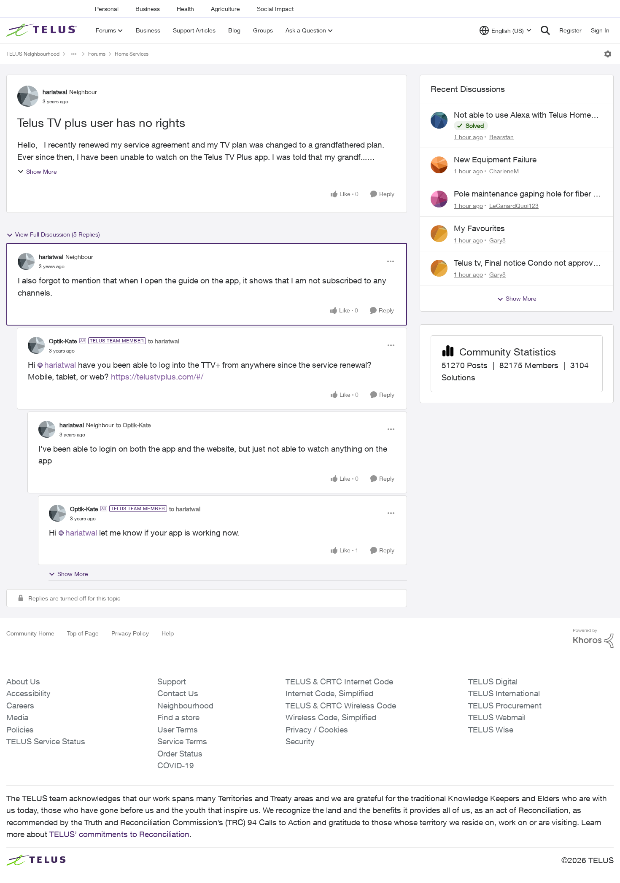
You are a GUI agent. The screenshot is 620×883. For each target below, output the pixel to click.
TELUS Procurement (505, 705)
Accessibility (28, 693)
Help (168, 633)
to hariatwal (163, 341)
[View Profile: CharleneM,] (439, 164)
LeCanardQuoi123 (514, 205)
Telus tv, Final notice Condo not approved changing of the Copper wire (528, 263)
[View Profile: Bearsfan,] (439, 120)
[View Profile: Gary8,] (439, 233)
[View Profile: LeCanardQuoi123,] (439, 199)
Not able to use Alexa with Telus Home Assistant (522, 115)
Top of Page (83, 633)
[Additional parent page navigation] (74, 54)
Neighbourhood (185, 705)
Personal (107, 8)
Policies (20, 729)
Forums (96, 54)
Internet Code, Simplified (329, 693)
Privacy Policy (130, 633)
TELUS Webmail (497, 717)
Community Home (30, 633)
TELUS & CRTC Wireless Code (341, 705)
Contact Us (177, 693)
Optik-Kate (63, 341)
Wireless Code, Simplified (331, 717)
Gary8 (497, 240)
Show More (41, 171)
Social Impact (275, 8)
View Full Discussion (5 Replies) (57, 234)
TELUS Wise (490, 729)
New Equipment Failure (495, 159)
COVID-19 (175, 765)
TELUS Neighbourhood (32, 54)
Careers (20, 705)
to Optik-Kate (133, 424)
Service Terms (182, 741)
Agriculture (225, 8)
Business (147, 8)
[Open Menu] (608, 54)
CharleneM (504, 171)
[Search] (545, 30)
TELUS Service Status (45, 741)
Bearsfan (501, 136)
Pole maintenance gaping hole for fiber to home (527, 194)
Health (185, 8)
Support (171, 681)
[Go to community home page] (42, 30)
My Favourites (479, 228)
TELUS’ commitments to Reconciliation (119, 834)
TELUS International (504, 693)
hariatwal (55, 91)
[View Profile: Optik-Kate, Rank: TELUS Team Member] (36, 345)
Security (300, 741)
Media (17, 717)
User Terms (177, 729)
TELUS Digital (493, 681)
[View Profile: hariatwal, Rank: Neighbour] (27, 96)
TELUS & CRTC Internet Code (339, 681)
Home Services (131, 54)
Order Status (179, 753)
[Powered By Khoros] (593, 638)
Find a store (178, 717)
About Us (23, 681)
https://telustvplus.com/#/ (157, 376)
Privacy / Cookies (317, 729)
